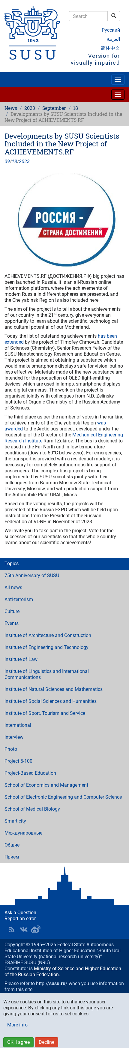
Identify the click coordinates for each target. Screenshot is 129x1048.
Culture (12, 611)
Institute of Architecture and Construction (47, 635)
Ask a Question (20, 912)
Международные (23, 833)
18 (75, 108)
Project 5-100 (18, 761)
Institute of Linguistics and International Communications (46, 674)
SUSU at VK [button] (23, 929)
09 (7, 161)
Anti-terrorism (18, 599)
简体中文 (110, 48)
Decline (46, 1042)
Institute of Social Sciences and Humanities (50, 701)
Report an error (20, 918)
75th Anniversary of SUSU (31, 575)
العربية (113, 39)
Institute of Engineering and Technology (46, 647)
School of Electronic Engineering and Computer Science (63, 797)
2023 (29, 108)
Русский (111, 30)
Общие (12, 845)
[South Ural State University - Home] (32, 33)
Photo (10, 749)
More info (17, 1025)
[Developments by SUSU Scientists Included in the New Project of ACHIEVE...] (64, 219)
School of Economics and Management (46, 785)
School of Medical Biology (32, 809)
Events (11, 623)
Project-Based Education (30, 773)
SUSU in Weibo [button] (35, 929)
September (54, 108)
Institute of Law (21, 659)
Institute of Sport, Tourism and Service (44, 713)
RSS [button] (11, 929)
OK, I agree (18, 1042)
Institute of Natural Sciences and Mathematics (53, 689)
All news (13, 587)
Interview (13, 737)
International (17, 725)
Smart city (15, 821)
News (10, 108)
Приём (11, 857)
